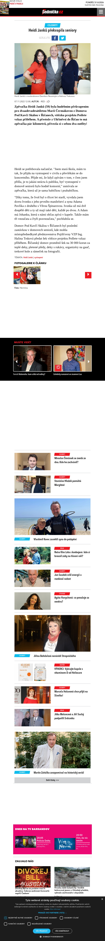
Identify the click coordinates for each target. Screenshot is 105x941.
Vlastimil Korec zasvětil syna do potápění (55, 539)
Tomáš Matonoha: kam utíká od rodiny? (29, 374)
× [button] (102, 899)
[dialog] (52, 918)
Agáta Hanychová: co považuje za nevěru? (71, 599)
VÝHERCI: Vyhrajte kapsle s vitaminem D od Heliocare (68, 671)
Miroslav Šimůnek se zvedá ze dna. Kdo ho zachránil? (70, 460)
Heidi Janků (28, 258)
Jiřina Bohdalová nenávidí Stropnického (55, 656)
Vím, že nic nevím (82, 838)
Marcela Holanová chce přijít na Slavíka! (71, 693)
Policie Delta (43, 839)
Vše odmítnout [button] (62, 931)
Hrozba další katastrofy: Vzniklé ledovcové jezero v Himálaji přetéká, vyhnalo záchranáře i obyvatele (71, 890)
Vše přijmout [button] (42, 931)
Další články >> (52, 780)
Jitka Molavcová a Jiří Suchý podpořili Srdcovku (69, 716)
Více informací (55, 909)
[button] (52, 912)
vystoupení (38, 258)
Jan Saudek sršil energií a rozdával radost (68, 577)
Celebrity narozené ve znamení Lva (67, 374)
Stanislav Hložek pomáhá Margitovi (67, 483)
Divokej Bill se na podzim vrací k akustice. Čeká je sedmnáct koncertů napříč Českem (32, 891)
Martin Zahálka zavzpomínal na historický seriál (59, 772)
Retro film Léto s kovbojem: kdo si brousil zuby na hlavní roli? (72, 554)
